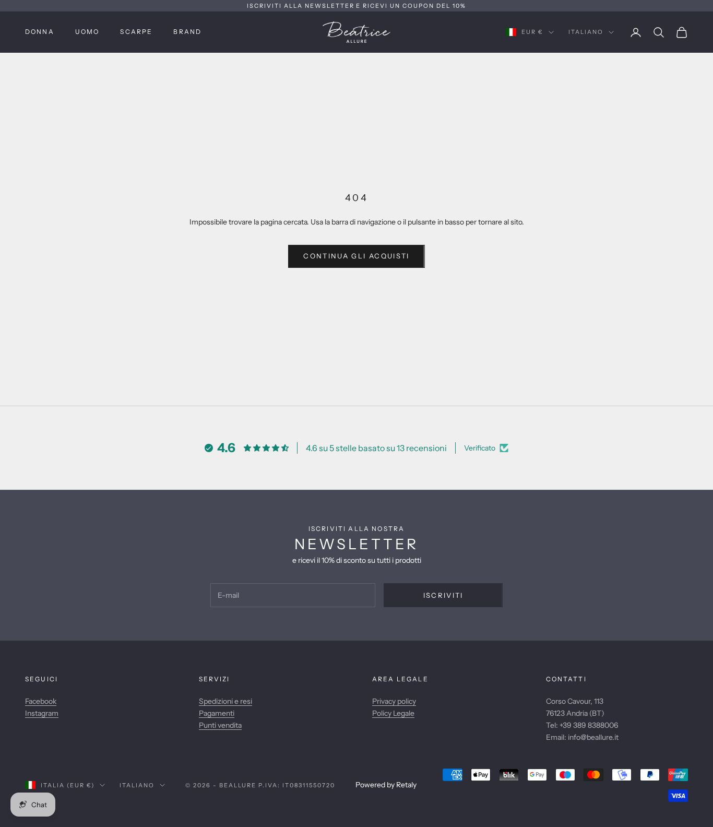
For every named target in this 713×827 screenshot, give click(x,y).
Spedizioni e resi (225, 701)
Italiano (585, 32)
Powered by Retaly (386, 784)
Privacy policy (394, 701)
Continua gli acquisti (356, 256)
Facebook (40, 701)
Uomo (87, 32)
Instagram (41, 713)
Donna (39, 32)
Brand (187, 32)
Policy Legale (393, 713)
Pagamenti (216, 713)
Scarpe (136, 32)
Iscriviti (443, 595)
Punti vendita (220, 725)
